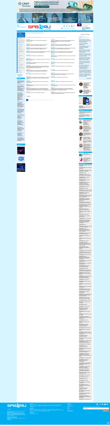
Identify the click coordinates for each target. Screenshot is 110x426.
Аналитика (81, 152)
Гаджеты (19, 70)
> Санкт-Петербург (47, 29)
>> (51, 100)
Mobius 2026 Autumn (87, 327)
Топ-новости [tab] (88, 37)
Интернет (20, 38)
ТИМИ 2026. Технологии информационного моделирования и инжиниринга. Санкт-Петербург (85, 244)
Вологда (19, 119)
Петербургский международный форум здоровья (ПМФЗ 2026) (85, 317)
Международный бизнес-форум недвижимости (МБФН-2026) (84, 199)
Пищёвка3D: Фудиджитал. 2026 (83, 388)
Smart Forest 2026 (86, 375)
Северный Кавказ (70, 411)
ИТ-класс (81, 81)
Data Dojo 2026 (86, 214)
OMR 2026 (85, 304)
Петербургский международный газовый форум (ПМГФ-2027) (85, 396)
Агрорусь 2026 (86, 240)
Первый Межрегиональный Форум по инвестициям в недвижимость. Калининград (84, 257)
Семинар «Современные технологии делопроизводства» (36, 40)
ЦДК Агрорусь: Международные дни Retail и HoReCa (84, 247)
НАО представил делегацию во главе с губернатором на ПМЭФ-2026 (20, 139)
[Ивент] (21, 150)
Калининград (19, 101)
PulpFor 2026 (85, 380)
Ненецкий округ (20, 137)
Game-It (84, 224)
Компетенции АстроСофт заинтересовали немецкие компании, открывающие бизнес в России (62, 74)
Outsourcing (20, 55)
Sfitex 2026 (85, 378)
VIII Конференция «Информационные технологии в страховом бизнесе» (37, 63)
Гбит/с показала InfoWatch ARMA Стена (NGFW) (22, 27)
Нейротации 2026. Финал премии (84, 216)
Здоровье (20, 72)
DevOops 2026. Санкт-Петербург (85, 314)
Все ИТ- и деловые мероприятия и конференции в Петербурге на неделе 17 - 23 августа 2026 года (85, 71)
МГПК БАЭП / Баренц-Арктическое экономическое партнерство (85, 364)
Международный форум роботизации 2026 (84, 370)
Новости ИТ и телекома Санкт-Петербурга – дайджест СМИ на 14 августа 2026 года (85, 75)
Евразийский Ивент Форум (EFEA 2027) (84, 393)
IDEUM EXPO (85, 268)
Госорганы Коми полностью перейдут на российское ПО (20, 134)
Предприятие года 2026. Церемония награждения (85, 289)
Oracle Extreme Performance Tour (32, 55)
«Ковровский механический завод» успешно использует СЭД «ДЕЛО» (37, 85)
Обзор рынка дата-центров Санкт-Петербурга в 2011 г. (61, 59)
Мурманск (19, 108)
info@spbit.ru (9, 419)
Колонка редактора (86, 24)
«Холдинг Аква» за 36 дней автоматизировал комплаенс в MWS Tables (84, 115)
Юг (67, 409)
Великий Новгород (20, 84)
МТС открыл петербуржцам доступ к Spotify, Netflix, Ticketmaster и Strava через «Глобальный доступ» (84, 67)
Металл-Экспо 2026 (86, 357)
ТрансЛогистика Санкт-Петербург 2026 (85, 261)
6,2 (18, 25)
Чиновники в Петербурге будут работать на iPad (60, 66)
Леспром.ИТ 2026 (86, 306)
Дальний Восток (70, 410)
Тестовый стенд (82, 95)
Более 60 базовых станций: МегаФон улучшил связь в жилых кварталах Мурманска (20, 111)
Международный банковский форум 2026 (84, 266)
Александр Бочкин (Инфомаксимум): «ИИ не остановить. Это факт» (87, 134)
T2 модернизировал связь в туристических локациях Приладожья (21, 117)
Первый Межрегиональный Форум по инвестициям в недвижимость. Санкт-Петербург (84, 230)
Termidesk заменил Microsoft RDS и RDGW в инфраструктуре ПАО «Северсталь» (39, 20)
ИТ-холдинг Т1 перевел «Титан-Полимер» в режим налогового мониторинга (20, 129)
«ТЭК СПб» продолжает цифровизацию (83, 44)
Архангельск (19, 92)
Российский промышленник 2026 (83, 336)
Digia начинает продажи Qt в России (57, 77)
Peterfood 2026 (86, 376)
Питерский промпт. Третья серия (84, 391)
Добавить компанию (85, 34)
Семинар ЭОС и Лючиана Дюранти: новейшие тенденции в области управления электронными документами (63, 48)
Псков (18, 126)
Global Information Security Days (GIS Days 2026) (84, 298)
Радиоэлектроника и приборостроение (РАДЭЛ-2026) (85, 270)
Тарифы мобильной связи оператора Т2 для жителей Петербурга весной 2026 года (87, 160)
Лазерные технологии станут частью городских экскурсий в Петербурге (84, 62)
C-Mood (84, 172)
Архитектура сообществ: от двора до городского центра (83, 309)
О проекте (9, 409)
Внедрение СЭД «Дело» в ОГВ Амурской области (60, 81)
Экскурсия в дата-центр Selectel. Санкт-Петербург (85, 175)
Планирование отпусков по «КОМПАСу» (33, 92)
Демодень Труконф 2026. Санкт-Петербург (84, 351)
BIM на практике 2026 (87, 254)
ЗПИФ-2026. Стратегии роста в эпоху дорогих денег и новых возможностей (85, 196)
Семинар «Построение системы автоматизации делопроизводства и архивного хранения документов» (38, 52)
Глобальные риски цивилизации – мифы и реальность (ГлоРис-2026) (84, 367)
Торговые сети (20, 49)
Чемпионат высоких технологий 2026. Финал (85, 233)
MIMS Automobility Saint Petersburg (85, 168)
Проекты (81, 110)
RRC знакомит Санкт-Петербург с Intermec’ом (34, 73)
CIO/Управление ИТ (21, 68)
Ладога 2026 (85, 188)
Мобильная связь (21, 40)
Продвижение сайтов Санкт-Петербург (20, 75)
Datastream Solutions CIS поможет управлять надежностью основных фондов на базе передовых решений (36, 71)
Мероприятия (82, 163)
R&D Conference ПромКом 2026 (84, 292)
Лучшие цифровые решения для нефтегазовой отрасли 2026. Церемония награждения (84, 221)
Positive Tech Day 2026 (87, 250)
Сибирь (68, 408)
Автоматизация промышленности (21, 36)
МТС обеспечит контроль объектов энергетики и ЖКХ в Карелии (62, 62)
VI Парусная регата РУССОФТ (84, 282)
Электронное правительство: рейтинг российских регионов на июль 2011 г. (63, 85)
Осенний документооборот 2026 (83, 346)
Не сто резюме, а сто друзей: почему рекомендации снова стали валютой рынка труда (87, 92)
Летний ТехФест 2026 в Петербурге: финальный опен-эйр (85, 190)
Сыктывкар (19, 132)
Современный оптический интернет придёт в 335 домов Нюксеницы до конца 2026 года (20, 122)
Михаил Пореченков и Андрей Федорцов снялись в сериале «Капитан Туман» (84, 51)
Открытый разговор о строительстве (85, 287)
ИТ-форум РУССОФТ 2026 (85, 284)
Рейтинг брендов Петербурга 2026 (84, 180)
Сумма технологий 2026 (84, 330)
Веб (36, 410)
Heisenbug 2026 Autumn (84, 322)
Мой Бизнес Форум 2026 (84, 212)
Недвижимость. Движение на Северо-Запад (84, 209)
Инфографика (32, 406)
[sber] (55, 6)
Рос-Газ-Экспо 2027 (86, 399)
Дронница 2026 (86, 186)
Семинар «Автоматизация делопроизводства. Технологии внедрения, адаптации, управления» (61, 45)
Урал (68, 407)
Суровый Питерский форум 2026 (85, 349)
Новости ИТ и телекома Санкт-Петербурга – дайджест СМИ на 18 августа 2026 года (85, 20)
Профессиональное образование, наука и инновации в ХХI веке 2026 (85, 333)
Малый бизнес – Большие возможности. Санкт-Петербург (84, 385)
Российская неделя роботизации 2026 (84, 373)
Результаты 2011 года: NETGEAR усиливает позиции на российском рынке (63, 56)
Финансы (20, 60)
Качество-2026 (86, 279)
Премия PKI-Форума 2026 (85, 239)
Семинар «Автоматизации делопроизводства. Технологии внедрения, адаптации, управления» (36, 45)
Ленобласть (19, 79)
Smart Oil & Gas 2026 (87, 218)
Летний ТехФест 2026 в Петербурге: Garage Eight (85, 171)
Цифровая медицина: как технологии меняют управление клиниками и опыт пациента (85, 206)
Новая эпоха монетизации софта (87, 154)
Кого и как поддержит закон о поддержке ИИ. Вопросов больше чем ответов (86, 28)
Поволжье (69, 406)
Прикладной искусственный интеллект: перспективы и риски (84, 325)
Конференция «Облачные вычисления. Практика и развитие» (37, 81)
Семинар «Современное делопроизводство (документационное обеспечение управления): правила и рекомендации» (62, 41)
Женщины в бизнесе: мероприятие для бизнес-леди (85, 252)
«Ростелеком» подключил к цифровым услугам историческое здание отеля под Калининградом (20, 104)
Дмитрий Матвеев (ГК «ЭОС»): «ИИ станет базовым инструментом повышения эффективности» (24, 20)
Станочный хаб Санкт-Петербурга (85, 338)
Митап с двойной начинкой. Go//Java (84, 177)
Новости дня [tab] (81, 37)
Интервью (81, 118)
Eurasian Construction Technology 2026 (85, 263)
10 (46, 100)
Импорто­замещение (20, 33)
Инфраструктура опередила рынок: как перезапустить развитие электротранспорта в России (84, 183)
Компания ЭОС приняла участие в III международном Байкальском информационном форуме (63, 93)
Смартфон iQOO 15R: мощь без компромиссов (85, 107)
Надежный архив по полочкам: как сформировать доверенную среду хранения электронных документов (70, 20)
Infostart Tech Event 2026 (84, 312)
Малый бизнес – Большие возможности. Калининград (84, 360)
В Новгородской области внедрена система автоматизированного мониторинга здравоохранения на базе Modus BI (21, 88)
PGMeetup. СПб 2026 (87, 300)
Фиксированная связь (21, 42)
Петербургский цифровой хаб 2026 (84, 193)
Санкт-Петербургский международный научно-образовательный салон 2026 (85, 341)
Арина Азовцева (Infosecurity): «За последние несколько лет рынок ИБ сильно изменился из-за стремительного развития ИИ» (55, 19)
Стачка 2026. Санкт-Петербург (85, 302)
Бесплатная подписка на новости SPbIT (91, 406)
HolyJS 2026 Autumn (87, 344)
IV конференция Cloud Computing (57, 70)
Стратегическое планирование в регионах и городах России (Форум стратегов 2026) (85, 355)
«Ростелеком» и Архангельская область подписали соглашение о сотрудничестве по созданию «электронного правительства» (38, 78)
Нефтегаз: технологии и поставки (85, 165)
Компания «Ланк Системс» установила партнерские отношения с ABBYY (38, 59)
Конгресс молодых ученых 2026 (84, 382)
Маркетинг (43, 410)
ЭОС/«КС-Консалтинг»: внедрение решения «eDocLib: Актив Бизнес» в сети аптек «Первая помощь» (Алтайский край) (62, 52)
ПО (18, 53)
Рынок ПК (20, 46)
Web (19, 62)
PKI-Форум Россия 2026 (84, 236)
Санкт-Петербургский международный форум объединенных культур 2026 (85, 277)
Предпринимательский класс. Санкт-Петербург (85, 226)
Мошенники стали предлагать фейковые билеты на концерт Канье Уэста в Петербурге (84, 58)
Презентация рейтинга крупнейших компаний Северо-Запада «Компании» (85, 295)
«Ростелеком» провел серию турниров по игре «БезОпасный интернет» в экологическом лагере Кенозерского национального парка (20, 97)
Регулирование (21, 58)
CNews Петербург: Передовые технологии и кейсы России (85, 273)
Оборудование (21, 51)
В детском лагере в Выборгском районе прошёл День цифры (21, 82)
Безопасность (20, 64)
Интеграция (20, 44)
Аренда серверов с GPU (34, 413)
